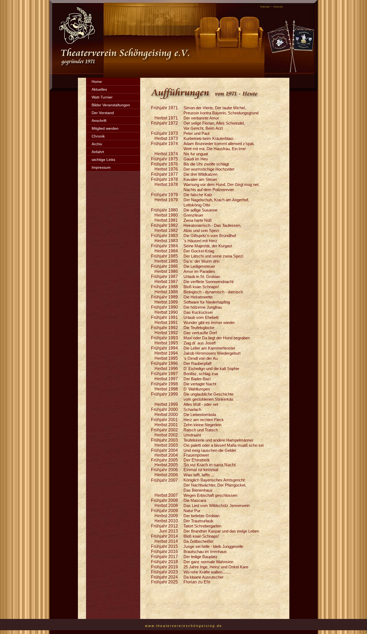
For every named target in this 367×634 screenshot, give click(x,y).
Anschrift (99, 120)
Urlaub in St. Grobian (202, 276)
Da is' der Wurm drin (202, 261)
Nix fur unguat (196, 154)
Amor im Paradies (199, 271)
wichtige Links (103, 159)
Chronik (98, 136)
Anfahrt (98, 152)
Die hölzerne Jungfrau (203, 307)
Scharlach (192, 409)
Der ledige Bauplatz (201, 556)
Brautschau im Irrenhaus (205, 551)
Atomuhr (278, 6)
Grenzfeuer (193, 215)
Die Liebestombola (200, 414)
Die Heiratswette (198, 297)
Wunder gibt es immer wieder (209, 322)
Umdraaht (192, 435)
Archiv (97, 144)
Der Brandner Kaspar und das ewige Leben (221, 531)
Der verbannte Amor (201, 118)
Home (97, 81)
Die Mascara (195, 500)
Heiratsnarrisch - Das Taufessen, (212, 225)
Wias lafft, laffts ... (199, 475)
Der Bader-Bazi (197, 378)
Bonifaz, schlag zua (201, 373)
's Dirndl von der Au (201, 358)
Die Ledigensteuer (199, 266)
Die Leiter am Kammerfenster (209, 348)
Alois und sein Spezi (201, 230)
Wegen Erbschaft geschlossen (210, 495)
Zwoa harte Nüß (198, 220)
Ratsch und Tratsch (201, 430)
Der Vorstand (103, 113)
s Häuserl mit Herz (200, 240)
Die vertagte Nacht (202, 384)
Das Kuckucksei (198, 312)
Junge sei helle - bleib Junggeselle (213, 546)
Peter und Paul (196, 133)
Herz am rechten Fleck (204, 419)
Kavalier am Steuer (200, 179)
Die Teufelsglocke (199, 327)
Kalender (265, 6)
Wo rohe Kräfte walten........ (207, 572)
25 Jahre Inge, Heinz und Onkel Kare (216, 567)
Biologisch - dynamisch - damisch (213, 292)
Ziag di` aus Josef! (200, 343)
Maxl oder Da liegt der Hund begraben (217, 338)
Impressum (101, 167)
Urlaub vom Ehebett (201, 317)
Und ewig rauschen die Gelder (210, 450)
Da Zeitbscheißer (199, 541)
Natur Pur (192, 510)
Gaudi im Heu (196, 159)
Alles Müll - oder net (201, 404)
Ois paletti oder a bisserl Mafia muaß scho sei (224, 445)
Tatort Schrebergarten (202, 526)
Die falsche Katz (198, 194)
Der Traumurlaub (198, 521)
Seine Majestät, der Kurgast (208, 246)
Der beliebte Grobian (202, 515)
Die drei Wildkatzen (200, 174)
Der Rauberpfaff (197, 363)
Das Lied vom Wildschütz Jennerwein (217, 505)
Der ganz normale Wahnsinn (208, 561)
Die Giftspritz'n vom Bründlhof (210, 235)
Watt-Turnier (102, 97)
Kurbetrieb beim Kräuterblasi (208, 138)
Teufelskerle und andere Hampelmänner (218, 440)
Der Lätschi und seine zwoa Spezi (213, 256)
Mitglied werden (105, 128)
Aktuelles (99, 89)
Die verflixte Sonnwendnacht (208, 281)
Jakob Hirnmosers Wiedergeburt (212, 353)
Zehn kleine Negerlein (202, 424)
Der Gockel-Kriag (199, 251)
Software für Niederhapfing (207, 302)
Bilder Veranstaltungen (111, 105)
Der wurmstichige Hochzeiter (209, 169)
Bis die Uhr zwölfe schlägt (206, 164)
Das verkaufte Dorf (200, 332)
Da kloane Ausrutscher (204, 577)
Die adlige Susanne (200, 210)
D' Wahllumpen (197, 389)
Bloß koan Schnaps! (201, 286)
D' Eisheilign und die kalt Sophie (211, 368)
